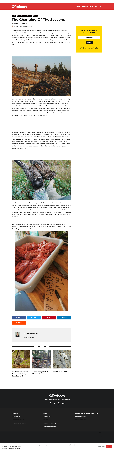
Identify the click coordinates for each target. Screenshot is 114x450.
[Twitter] (54, 403)
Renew (45, 420)
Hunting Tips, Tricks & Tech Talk (24, 15)
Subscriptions (87, 6)
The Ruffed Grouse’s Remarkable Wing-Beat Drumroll (20, 374)
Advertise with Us (18, 420)
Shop (78, 6)
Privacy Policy (80, 417)
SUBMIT (89, 42)
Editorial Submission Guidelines (86, 413)
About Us (15, 413)
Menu (96, 6)
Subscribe (46, 417)
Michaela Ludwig (18, 26)
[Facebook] (50, 403)
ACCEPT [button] (109, 446)
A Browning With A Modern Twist (40, 373)
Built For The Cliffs (60, 372)
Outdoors (35, 15)
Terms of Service (81, 420)
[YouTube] (63, 403)
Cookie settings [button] (101, 446)
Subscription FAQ (49, 423)
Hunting (14, 15)
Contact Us (16, 417)
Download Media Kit (19, 423)
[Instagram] (59, 403)
